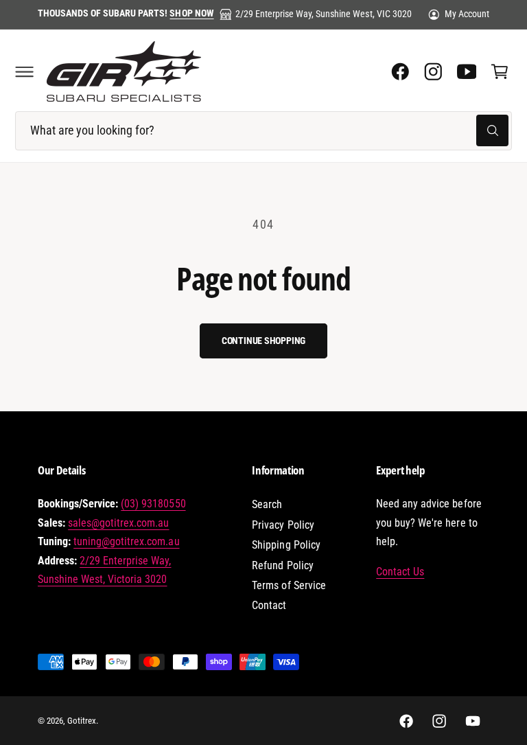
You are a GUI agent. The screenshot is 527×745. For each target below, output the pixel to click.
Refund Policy (282, 565)
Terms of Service (288, 585)
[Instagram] (433, 71)
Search (267, 504)
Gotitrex (81, 720)
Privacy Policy (283, 524)
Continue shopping (263, 340)
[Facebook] (400, 71)
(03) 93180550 (153, 503)
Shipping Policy (286, 544)
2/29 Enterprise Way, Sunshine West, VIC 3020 (323, 13)
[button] (24, 71)
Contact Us (400, 571)
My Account (467, 13)
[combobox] (263, 130)
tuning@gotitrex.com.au (126, 541)
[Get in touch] (466, 71)
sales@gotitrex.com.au (118, 522)
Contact (269, 605)
